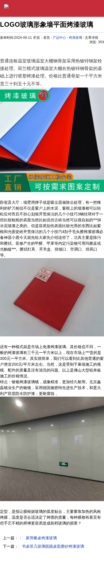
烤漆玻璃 (75, 38)
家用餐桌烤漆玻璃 (41, 538)
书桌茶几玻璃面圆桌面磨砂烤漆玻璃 (53, 546)
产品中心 (59, 38)
